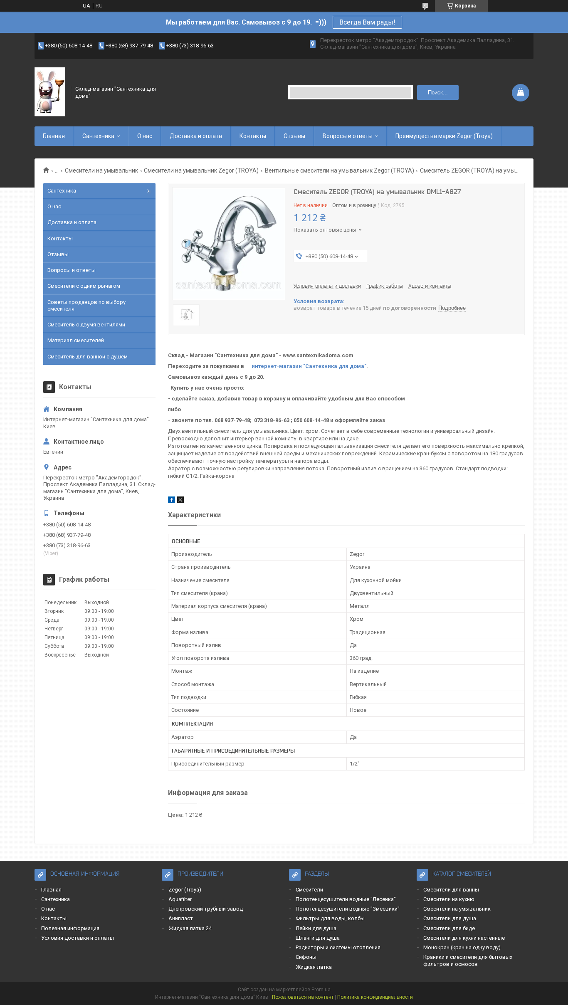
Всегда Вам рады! (367, 22)
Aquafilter (180, 899)
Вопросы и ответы (348, 136)
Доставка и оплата (196, 136)
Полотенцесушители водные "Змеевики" (348, 909)
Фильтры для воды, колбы (330, 918)
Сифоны (306, 957)
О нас (144, 136)
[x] (180, 501)
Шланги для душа (318, 938)
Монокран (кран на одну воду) (462, 947)
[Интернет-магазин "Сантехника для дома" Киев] (50, 92)
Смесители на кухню (448, 899)
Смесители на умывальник (101, 170)
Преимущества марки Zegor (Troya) (444, 136)
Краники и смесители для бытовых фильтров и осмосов (467, 960)
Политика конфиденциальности (375, 997)
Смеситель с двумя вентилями (86, 324)
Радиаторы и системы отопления (338, 947)
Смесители (309, 889)
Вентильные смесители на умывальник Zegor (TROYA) (339, 170)
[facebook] (171, 501)
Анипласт (180, 918)
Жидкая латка (314, 967)
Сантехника (98, 136)
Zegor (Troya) (184, 889)
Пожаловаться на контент (302, 997)
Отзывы (294, 136)
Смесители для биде (449, 928)
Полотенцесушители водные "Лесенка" (346, 899)
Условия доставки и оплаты (77, 938)
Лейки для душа (316, 928)
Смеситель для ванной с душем (87, 356)
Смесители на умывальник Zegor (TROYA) (201, 170)
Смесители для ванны (451, 889)
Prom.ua (321, 990)
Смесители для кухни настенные (464, 938)
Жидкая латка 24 (190, 928)
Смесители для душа (449, 918)
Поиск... (438, 92)
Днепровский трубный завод (205, 909)
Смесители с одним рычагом (83, 286)
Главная (54, 136)
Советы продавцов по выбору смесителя (86, 305)
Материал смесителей (75, 340)
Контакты (253, 136)
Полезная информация (70, 928)
